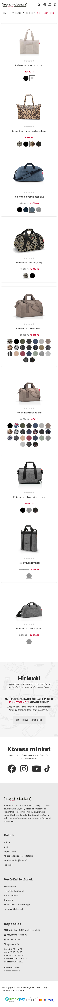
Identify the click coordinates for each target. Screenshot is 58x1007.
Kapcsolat (8, 865)
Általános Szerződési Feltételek (18, 856)
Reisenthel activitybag (29, 262)
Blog (6, 847)
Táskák (29, 13)
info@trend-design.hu (17, 934)
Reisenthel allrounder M (29, 412)
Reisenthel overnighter (29, 628)
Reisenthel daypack (29, 562)
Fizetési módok (11, 895)
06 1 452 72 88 (13, 939)
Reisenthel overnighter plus (29, 196)
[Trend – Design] (14, 4)
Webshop (16, 13)
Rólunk (7, 842)
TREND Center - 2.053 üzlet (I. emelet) (22, 930)
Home (5, 13)
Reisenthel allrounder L (29, 328)
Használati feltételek (13, 909)
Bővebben (8, 821)
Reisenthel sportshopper (29, 65)
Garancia (8, 900)
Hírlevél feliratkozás (31, 719)
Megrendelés (10, 886)
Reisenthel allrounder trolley (29, 497)
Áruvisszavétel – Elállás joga (17, 904)
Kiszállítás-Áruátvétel (14, 891)
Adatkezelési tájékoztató (15, 860)
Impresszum (10, 851)
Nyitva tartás (13, 944)
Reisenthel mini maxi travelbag (29, 131)
